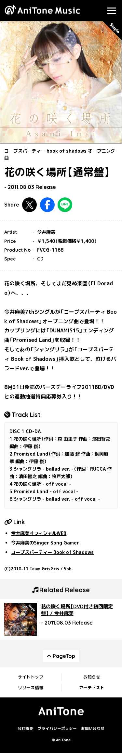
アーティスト (91, 688)
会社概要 (25, 728)
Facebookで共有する (47, 204)
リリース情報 (30, 688)
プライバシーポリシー (57, 728)
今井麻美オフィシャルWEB (38, 533)
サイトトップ (30, 677)
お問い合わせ (92, 728)
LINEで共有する (65, 204)
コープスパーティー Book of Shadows (52, 552)
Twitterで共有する (29, 204)
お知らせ (91, 677)
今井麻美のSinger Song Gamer (45, 543)
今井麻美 (46, 232)
